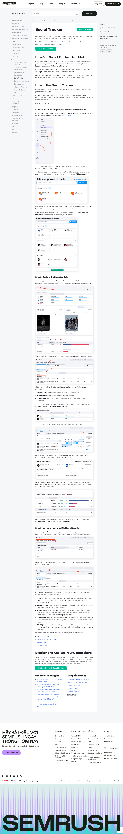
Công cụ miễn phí (76, 759)
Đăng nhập (98, 4)
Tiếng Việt (116, 781)
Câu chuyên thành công (62, 753)
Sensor (73, 761)
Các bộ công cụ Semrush (20, 38)
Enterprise (74, 4)
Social (15, 59)
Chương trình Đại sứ (110, 758)
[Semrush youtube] (14, 776)
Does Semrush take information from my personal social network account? (48, 704)
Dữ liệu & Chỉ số (17, 115)
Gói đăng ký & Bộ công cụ (20, 29)
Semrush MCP (75, 736)
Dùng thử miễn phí (11, 752)
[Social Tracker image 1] (44, 162)
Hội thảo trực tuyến (110, 755)
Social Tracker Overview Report (79, 682)
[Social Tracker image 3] (56, 271)
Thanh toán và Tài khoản (20, 35)
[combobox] (53, 13)
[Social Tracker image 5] (64, 383)
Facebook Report (43, 636)
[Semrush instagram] (7, 776)
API (13, 126)
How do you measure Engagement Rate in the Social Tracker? (48, 691)
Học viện (107, 739)
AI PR (15, 93)
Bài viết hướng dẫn (18, 26)
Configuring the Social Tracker (78, 679)
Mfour (73, 750)
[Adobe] (5, 780)
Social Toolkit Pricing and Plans (20, 63)
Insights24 (74, 747)
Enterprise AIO (76, 742)
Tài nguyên (62, 4)
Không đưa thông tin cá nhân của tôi (95, 758)
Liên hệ (14, 132)
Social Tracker (18, 78)
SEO (14, 41)
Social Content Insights (21, 81)
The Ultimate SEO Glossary (18, 119)
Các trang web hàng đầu (79, 756)
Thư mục (16, 99)
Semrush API (108, 742)
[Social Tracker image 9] (64, 516)
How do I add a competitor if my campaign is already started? (47, 686)
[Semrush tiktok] (10, 776)
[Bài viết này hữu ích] (103, 51)
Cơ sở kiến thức (18, 14)
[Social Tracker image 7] (64, 451)
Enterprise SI (75, 744)
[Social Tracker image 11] (64, 589)
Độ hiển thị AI (17, 44)
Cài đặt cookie (100, 781)
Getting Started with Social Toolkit (20, 68)
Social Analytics (19, 84)
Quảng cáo (16, 53)
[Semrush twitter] (21, 776)
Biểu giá (41, 4)
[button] (109, 51)
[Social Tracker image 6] (64, 421)
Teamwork (15, 112)
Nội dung (16, 56)
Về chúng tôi (92, 736)
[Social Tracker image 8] (64, 479)
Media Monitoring (19, 90)
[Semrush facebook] (17, 776)
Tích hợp (15, 109)
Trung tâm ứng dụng (77, 753)
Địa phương (16, 50)
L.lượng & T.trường (18, 47)
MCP (13, 129)
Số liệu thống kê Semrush (60, 757)
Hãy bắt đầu (16, 24)
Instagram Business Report (46, 639)
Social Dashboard (19, 72)
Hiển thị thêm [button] (71, 694)
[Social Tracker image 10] (64, 558)
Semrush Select (93, 750)
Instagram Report (74, 688)
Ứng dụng (15, 107)
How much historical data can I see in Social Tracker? (49, 681)
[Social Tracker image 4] (64, 352)
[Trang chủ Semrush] (9, 3)
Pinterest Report (42, 645)
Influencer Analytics (20, 87)
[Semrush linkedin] (3, 776)
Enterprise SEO (76, 739)
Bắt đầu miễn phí (113, 4)
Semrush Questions (94, 739)
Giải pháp (51, 4)
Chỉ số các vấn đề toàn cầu (95, 754)
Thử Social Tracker (85, 29)
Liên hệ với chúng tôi (94, 762)
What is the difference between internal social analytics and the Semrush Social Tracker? (47, 697)
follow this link (66, 115)
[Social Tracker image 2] (61, 203)
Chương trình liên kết (61, 760)
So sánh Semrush (60, 750)
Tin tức (90, 742)
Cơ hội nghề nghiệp (94, 744)
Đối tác (90, 747)
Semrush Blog (108, 753)
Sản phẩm (30, 4)
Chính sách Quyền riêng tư (63, 781)
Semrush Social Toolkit (63, 42)
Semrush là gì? (17, 21)
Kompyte (15, 123)
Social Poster (18, 75)
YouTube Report (42, 642)
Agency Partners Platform (18, 103)
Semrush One (16, 32)
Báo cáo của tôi (18, 96)
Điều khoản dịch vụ (84, 781)
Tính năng (58, 739)
